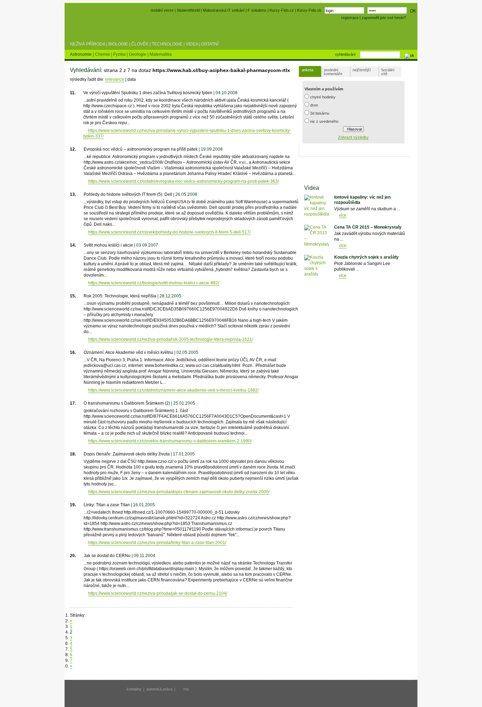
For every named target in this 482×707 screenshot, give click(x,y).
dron (314, 105)
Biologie (118, 44)
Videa (192, 44)
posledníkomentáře (333, 72)
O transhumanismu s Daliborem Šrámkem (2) (127, 403)
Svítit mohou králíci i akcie (108, 245)
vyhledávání (345, 54)
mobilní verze (162, 10)
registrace (350, 18)
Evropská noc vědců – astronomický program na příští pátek (141, 149)
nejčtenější (362, 70)
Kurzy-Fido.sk (309, 10)
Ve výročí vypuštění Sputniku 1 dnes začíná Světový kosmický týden (147, 92)
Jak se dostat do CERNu (107, 555)
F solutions (257, 10)
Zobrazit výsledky (353, 137)
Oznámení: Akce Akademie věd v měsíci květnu (128, 352)
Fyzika (120, 54)
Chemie (103, 54)
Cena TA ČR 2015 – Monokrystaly (368, 227)
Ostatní (209, 44)
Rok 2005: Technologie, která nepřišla (120, 296)
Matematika (161, 54)
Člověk (140, 44)
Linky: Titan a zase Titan (107, 504)
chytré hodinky (323, 97)
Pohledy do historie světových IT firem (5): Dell (128, 194)
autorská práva (159, 689)
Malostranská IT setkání (224, 10)
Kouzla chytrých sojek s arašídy (366, 257)
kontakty (134, 689)
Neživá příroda (87, 44)
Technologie (167, 44)
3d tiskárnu (319, 113)
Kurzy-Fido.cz (282, 10)
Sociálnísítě (387, 72)
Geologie (138, 54)
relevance (114, 79)
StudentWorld (188, 10)
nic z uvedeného (324, 121)
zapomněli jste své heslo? (384, 18)
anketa (307, 70)
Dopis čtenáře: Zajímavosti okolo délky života (127, 454)
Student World (88, 28)
